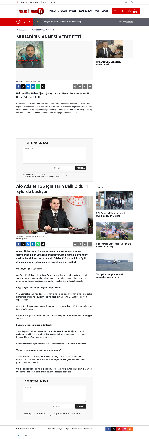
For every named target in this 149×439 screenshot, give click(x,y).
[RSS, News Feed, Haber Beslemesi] (130, 429)
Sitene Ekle (52, 2)
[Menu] (115, 11)
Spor (96, 11)
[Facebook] (18, 86)
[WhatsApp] (38, 86)
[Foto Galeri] (131, 2)
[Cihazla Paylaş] (43, 86)
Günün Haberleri (35, 2)
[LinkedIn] (33, 86)
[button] (80, 86)
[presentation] (24, 21)
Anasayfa (22, 30)
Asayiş (105, 11)
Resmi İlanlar (85, 11)
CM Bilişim (23, 436)
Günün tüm (125, 22)
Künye (59, 429)
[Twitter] (23, 86)
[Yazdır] (75, 86)
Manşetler (24, 2)
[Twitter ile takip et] (113, 429)
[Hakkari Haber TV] (30, 11)
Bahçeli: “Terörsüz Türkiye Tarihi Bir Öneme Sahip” (63, 22)
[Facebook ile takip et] (108, 429)
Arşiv (44, 2)
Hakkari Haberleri (58, 11)
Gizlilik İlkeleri (77, 429)
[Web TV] (126, 2)
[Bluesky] (28, 86)
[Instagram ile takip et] (124, 429)
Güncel (72, 11)
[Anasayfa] (17, 2)
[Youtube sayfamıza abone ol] (119, 429)
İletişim (67, 429)
